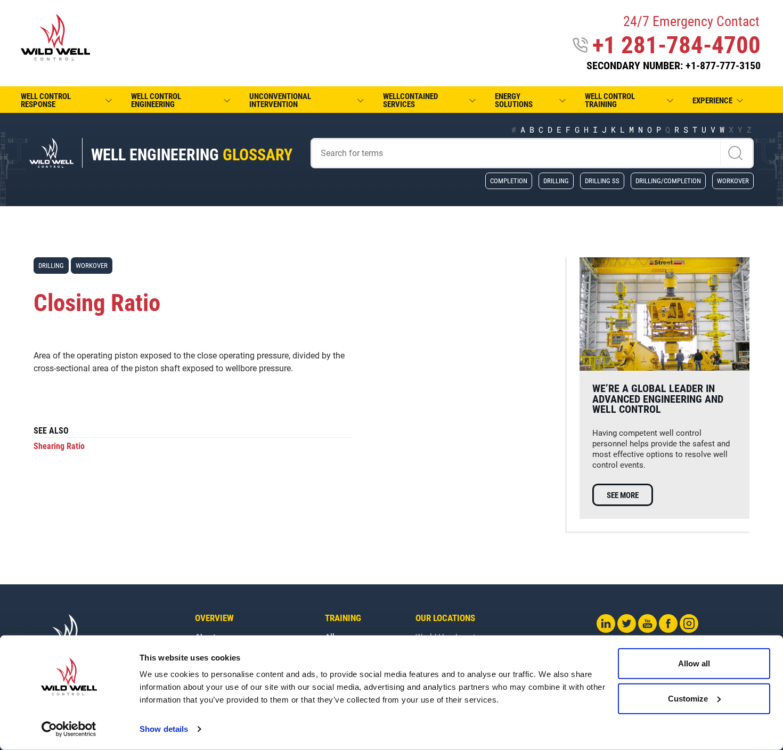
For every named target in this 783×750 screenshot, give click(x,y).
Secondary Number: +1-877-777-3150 (673, 65)
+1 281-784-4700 (676, 45)
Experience (712, 100)
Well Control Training (610, 100)
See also (51, 431)
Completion (508, 180)
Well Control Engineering (156, 100)
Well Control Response (46, 100)
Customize (688, 698)
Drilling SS (602, 180)
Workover (733, 180)
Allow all (694, 663)
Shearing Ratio (59, 446)
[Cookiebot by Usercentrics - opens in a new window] (69, 729)
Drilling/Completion (668, 180)
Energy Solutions (514, 100)
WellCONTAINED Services (410, 100)
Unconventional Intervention (280, 100)
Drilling (556, 180)
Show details (164, 728)
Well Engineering (191, 154)
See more (623, 495)
